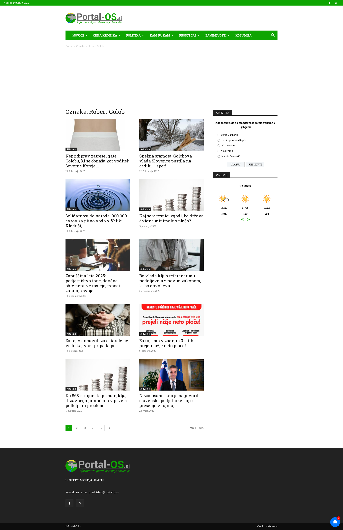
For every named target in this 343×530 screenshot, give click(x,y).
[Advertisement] (171, 78)
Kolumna (243, 35)
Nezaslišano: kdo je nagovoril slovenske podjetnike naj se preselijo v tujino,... (168, 400)
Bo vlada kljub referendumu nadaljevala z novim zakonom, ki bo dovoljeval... (170, 280)
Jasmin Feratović (230, 156)
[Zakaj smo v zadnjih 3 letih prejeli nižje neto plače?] (171, 320)
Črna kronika (105, 35)
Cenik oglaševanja (267, 526)
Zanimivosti (215, 35)
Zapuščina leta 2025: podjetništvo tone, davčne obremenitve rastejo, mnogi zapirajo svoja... (93, 283)
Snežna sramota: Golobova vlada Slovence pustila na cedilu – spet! (165, 161)
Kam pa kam (160, 35)
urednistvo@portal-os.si (104, 492)
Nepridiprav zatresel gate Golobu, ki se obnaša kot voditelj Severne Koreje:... (97, 161)
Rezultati (255, 164)
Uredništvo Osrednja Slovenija (85, 480)
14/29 (270, 210)
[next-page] (109, 428)
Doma (69, 46)
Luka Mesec (228, 145)
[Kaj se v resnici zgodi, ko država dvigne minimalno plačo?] (171, 195)
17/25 (227, 210)
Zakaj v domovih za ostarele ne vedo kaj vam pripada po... (97, 343)
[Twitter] (336, 3)
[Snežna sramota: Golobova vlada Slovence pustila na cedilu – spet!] (171, 135)
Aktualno (71, 149)
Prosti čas (188, 35)
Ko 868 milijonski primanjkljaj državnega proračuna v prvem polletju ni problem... (96, 400)
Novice (78, 35)
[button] (272, 35)
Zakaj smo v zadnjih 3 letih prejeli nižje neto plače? (166, 343)
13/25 (249, 210)
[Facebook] (329, 3)
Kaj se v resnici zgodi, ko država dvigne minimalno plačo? (171, 218)
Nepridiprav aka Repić (233, 140)
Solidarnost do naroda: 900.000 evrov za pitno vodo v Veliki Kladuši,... (96, 221)
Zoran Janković (229, 134)
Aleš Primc (227, 150)
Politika (133, 35)
